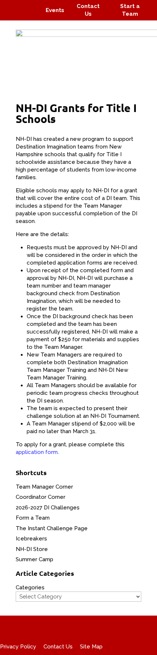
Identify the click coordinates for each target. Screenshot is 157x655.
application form (37, 452)
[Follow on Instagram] (28, 5)
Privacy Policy (18, 646)
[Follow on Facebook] (14, 5)
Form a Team (33, 518)
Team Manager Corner (44, 486)
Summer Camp (34, 559)
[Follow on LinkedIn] (31, 15)
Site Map (91, 646)
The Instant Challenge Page (52, 528)
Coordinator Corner (40, 497)
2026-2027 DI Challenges (48, 507)
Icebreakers (31, 538)
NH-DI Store (32, 549)
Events (55, 10)
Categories (30, 587)
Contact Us (58, 646)
